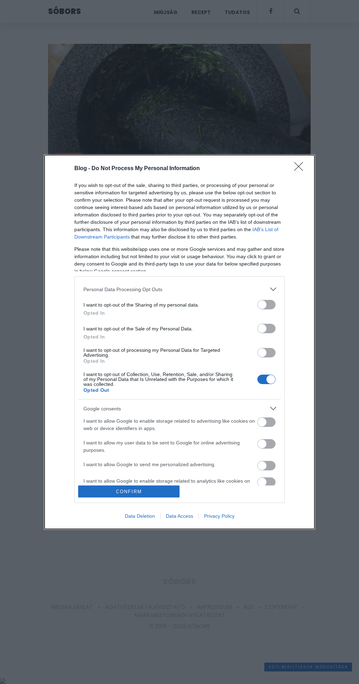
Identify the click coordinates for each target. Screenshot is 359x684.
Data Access (179, 516)
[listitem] (179, 289)
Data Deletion (140, 516)
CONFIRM (129, 491)
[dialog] (179, 342)
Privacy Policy (219, 516)
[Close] (300, 168)
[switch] (266, 304)
